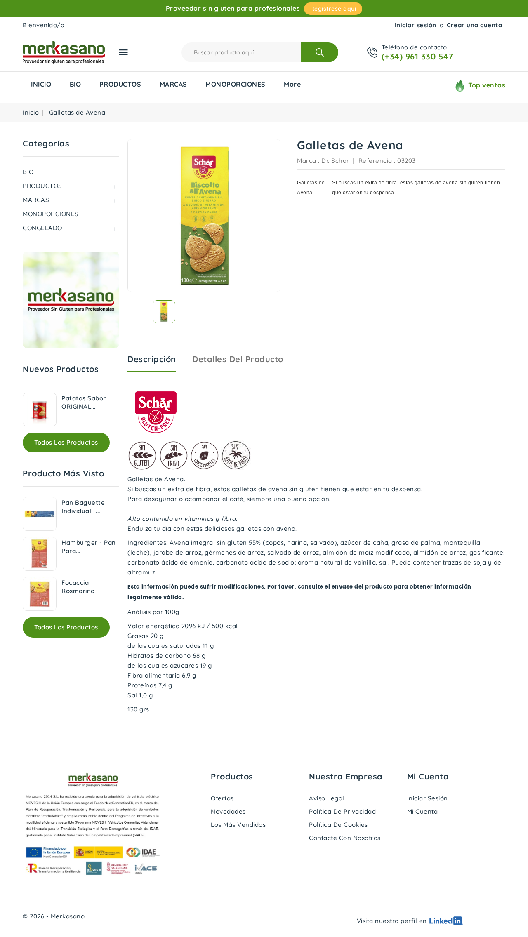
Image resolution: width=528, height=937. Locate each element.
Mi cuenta (422, 811)
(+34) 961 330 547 (417, 56)
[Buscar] (319, 52)
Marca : (308, 161)
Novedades (228, 811)
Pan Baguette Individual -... (83, 507)
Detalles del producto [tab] (237, 359)
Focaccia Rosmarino (78, 587)
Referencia (375, 161)
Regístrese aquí (333, 8)
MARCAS (173, 84)
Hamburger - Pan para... (88, 547)
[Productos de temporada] (71, 300)
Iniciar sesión (415, 25)
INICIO (41, 84)
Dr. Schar (335, 161)
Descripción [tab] (151, 359)
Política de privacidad (342, 811)
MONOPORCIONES (235, 84)
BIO (75, 84)
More (292, 84)
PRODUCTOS (120, 84)
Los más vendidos (238, 825)
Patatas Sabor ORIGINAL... (83, 402)
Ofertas (222, 798)
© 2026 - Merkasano (54, 916)
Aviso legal (326, 798)
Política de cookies (338, 825)
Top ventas (486, 85)
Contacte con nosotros (345, 838)
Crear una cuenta (474, 25)
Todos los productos (66, 442)
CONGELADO (42, 228)
